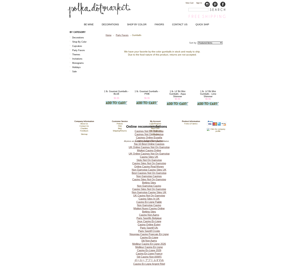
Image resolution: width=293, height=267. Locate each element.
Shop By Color (78, 42)
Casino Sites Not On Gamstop (149, 163)
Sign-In (199, 3)
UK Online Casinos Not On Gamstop (149, 147)
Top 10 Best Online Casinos (149, 143)
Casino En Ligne (149, 237)
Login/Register (155, 124)
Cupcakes (76, 46)
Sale (74, 71)
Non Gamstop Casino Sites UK (149, 169)
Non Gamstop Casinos (149, 176)
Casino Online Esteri (149, 224)
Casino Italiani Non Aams (149, 140)
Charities (84, 128)
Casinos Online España (149, 137)
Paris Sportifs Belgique (149, 218)
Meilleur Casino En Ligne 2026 (149, 243)
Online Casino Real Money (149, 166)
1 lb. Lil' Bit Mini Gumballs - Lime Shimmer (208, 94)
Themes (75, 54)
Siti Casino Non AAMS (149, 256)
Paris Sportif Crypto (149, 231)
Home (108, 35)
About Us (84, 124)
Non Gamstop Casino (149, 185)
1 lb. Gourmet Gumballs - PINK (147, 92)
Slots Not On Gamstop (149, 160)
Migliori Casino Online (149, 150)
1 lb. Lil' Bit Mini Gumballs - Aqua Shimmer (177, 94)
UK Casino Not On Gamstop (149, 195)
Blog (120, 128)
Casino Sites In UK (149, 198)
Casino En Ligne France (149, 253)
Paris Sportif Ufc (149, 227)
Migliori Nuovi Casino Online (149, 208)
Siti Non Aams (149, 240)
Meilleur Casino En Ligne (149, 247)
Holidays (75, 67)
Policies (120, 124)
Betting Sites (149, 182)
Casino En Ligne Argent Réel (149, 263)
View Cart (189, 3)
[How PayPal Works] (216, 127)
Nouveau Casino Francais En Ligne (149, 234)
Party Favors (77, 50)
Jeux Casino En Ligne (149, 221)
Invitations (76, 59)
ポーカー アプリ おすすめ (149, 260)
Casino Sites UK (149, 156)
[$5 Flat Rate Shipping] (207, 17)
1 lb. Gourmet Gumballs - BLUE (116, 92)
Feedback (84, 131)
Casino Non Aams (149, 214)
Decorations (77, 37)
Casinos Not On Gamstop (149, 131)
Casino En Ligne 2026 (149, 250)
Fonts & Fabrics (191, 124)
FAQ (120, 126)
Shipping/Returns (120, 131)
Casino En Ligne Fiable (149, 202)
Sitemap (84, 134)
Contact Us (84, 126)
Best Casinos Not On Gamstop (149, 172)
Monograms (78, 63)
